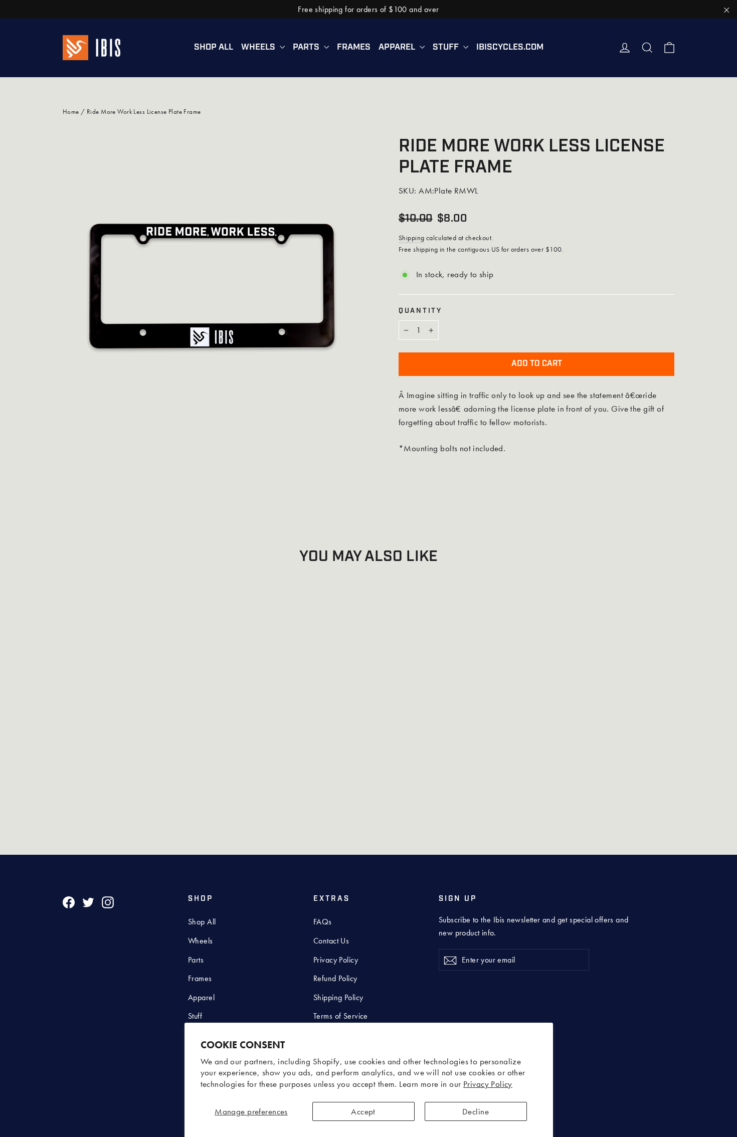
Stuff (447, 47)
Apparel (398, 47)
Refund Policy (335, 978)
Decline (475, 1111)
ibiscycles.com (509, 47)
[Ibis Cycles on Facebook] (69, 901)
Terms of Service (340, 1016)
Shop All (213, 47)
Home (71, 111)
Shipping (411, 237)
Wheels (259, 47)
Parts (307, 47)
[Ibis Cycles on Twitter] (88, 901)
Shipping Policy (338, 997)
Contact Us (331, 940)
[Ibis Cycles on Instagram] (108, 901)
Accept (363, 1111)
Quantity (420, 311)
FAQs (322, 921)
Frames (354, 47)
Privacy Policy (487, 1083)
